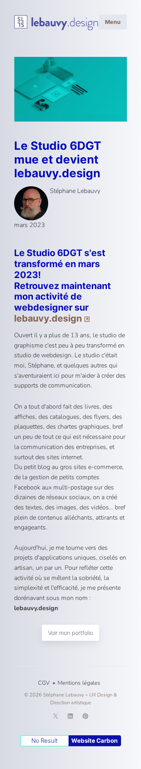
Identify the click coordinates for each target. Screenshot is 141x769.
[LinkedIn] (70, 717)
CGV (44, 683)
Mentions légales (79, 683)
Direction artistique (70, 702)
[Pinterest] (85, 717)
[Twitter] (55, 717)
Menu (113, 21)
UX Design (100, 694)
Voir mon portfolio (70, 632)
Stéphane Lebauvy (74, 191)
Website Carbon (94, 740)
